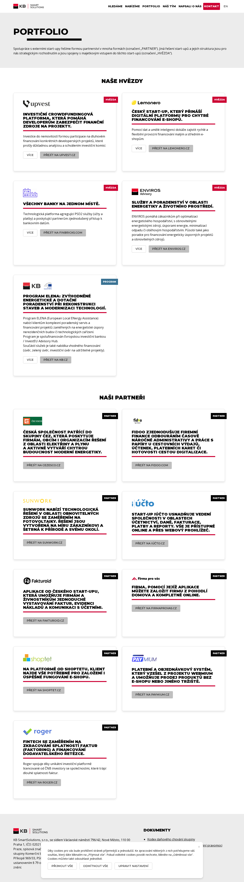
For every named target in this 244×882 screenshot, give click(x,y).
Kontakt (211, 6)
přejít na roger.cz (42, 782)
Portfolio (151, 6)
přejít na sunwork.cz (44, 542)
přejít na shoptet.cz (44, 690)
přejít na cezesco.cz (43, 465)
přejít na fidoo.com (151, 465)
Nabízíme (132, 6)
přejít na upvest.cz (59, 155)
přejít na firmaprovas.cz (156, 608)
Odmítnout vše (95, 866)
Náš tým (169, 6)
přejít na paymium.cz (152, 694)
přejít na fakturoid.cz (45, 620)
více (30, 155)
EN (226, 6)
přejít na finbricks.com (62, 232)
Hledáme (115, 6)
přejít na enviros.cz (168, 249)
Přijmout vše (62, 866)
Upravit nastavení (133, 866)
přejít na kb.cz (55, 359)
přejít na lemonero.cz (170, 148)
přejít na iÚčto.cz (150, 543)
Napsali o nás (190, 6)
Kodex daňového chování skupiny (171, 839)
